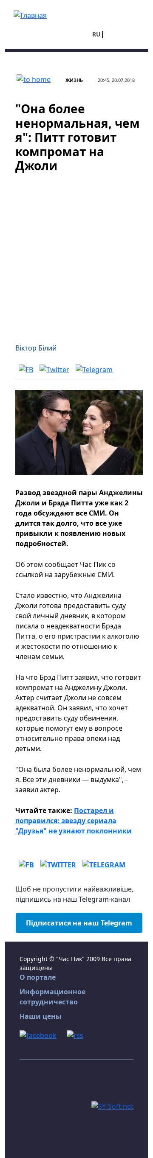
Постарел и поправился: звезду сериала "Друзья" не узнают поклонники (73, 821)
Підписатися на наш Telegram (79, 923)
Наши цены (41, 1016)
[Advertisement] (76, 253)
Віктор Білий (36, 348)
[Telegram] (94, 369)
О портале (38, 977)
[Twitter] (54, 369)
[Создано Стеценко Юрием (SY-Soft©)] (112, 1105)
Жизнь (74, 80)
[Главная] (30, 14)
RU (96, 34)
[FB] (26, 369)
